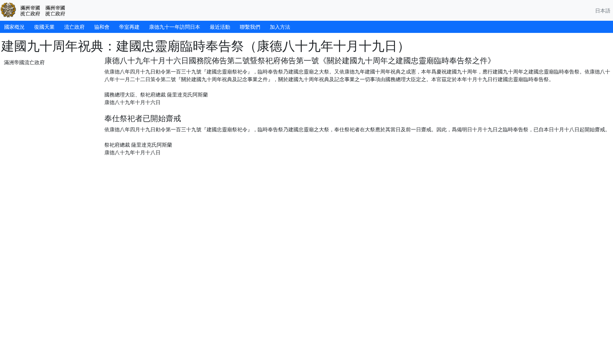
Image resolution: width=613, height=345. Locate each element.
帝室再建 (129, 26)
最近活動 (220, 26)
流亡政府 (74, 26)
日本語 (602, 10)
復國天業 (44, 26)
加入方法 (280, 26)
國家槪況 (14, 26)
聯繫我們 (250, 26)
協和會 (102, 26)
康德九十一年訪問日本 (174, 26)
